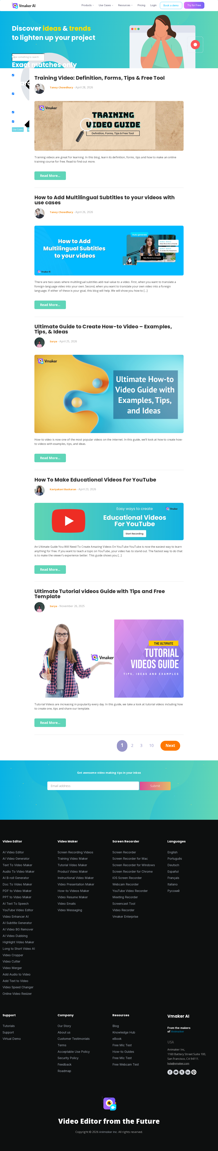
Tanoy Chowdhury (61, 87)
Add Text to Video (15, 981)
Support (8, 1032)
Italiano (172, 884)
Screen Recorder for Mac (130, 858)
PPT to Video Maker (17, 897)
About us (64, 1032)
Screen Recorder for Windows (133, 865)
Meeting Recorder (125, 897)
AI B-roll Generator (16, 878)
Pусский (173, 891)
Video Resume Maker (73, 897)
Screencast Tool (123, 903)
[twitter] (182, 1073)
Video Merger (12, 968)
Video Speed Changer (18, 987)
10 (151, 746)
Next (170, 746)
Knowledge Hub (123, 1032)
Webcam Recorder (125, 884)
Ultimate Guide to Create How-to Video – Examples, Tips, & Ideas (103, 329)
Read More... (50, 175)
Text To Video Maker (17, 865)
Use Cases (105, 5)
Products (87, 5)
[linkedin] (188, 1073)
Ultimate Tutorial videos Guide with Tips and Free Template (99, 594)
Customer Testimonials (74, 1038)
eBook (117, 1038)
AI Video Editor (13, 852)
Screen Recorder (124, 852)
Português (174, 858)
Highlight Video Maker (18, 942)
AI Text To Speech (16, 903)
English (172, 852)
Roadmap (64, 1071)
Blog (115, 1026)
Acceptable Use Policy (74, 1051)
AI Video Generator (16, 858)
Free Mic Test (122, 1045)
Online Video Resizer (17, 993)
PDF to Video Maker (17, 891)
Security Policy (68, 1058)
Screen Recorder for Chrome (132, 871)
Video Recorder (123, 910)
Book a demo (171, 5)
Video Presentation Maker (76, 884)
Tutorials (9, 1026)
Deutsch (173, 865)
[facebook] (170, 1073)
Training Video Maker (73, 858)
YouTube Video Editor (18, 910)
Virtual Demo (12, 1038)
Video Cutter (11, 961)
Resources (124, 5)
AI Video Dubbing (15, 936)
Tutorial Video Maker (72, 865)
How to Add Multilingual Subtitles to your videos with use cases (104, 200)
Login (153, 5)
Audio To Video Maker (18, 871)
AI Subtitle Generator (17, 923)
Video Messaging (70, 910)
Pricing (141, 5)
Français (173, 878)
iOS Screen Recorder (127, 878)
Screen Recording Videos (75, 852)
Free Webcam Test (125, 1064)
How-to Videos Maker (73, 891)
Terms (62, 1045)
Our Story (64, 1026)
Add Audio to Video (16, 974)
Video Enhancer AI (16, 916)
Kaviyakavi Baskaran (63, 489)
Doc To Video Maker (17, 884)
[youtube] (176, 1073)
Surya (53, 341)
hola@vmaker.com (178, 1063)
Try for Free (194, 5)
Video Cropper (13, 955)
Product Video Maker (73, 871)
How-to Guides (123, 1051)
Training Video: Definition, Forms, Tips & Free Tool (99, 78)
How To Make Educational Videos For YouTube (95, 479)
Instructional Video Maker (76, 878)
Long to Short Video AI (19, 948)
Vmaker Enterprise (125, 916)
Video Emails (67, 903)
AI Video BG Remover (18, 929)
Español (173, 871)
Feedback (65, 1064)
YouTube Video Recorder (130, 891)
